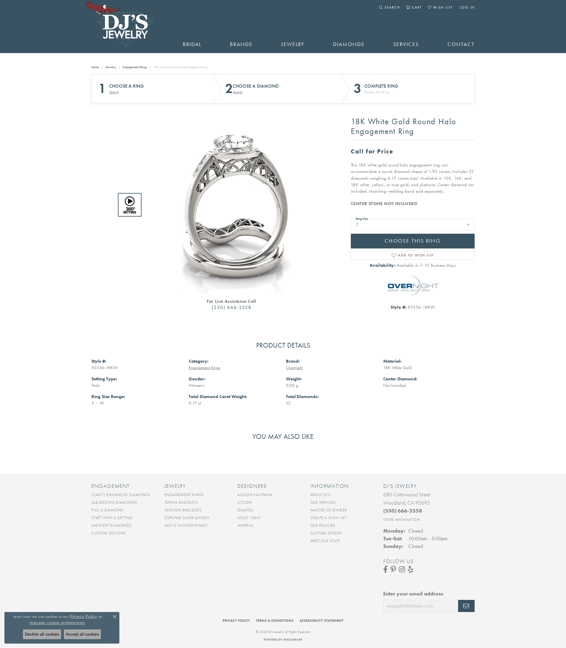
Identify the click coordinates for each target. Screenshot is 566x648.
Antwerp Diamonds (111, 525)
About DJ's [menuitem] (320, 494)
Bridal (192, 44)
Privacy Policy (236, 620)
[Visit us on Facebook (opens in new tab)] (385, 569)
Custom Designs (108, 533)
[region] (230, 204)
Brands (241, 44)
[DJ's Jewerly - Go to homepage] (128, 26)
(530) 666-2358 (231, 307)
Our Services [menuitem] (323, 502)
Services (406, 44)
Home (95, 67)
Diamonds (348, 44)
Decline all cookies (42, 634)
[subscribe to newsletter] (466, 606)
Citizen (244, 502)
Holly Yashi (249, 517)
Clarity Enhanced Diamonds (120, 494)
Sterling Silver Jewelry (187, 517)
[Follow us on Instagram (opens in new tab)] (402, 569)
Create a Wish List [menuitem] (328, 517)
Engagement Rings (135, 67)
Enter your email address (413, 593)
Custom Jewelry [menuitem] (326, 533)
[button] (389, 7)
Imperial (245, 525)
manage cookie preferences (57, 622)
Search (114, 92)
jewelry (111, 67)
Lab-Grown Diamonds (114, 502)
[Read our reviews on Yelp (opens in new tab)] (410, 569)
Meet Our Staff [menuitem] (325, 540)
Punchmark (293, 640)
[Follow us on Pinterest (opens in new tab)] (393, 569)
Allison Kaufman (254, 494)
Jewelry (293, 44)
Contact (461, 44)
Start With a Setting (112, 517)
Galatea (245, 510)
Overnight (294, 367)
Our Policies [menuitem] (322, 525)
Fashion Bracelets (183, 510)
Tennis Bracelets (181, 502)
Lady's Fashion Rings (186, 525)
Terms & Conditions (275, 620)
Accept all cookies (82, 634)
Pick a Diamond (107, 510)
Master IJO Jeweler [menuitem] (328, 510)
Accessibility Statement (321, 620)
